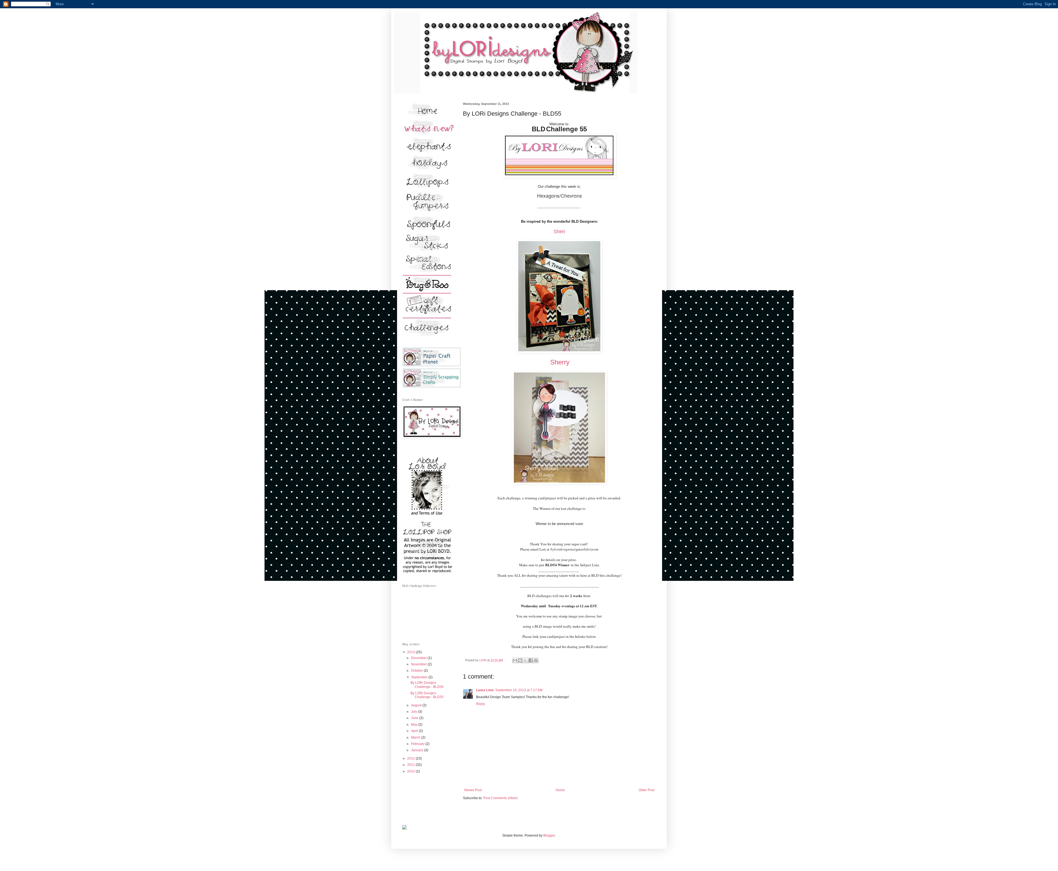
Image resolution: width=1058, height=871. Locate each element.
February (418, 744)
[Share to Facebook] (530, 660)
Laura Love (485, 690)
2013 (411, 652)
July (414, 712)
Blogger (549, 835)
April (415, 731)
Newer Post (473, 790)
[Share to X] (525, 660)
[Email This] (515, 660)
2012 (411, 758)
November (419, 664)
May (414, 724)
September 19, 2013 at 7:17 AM (519, 690)
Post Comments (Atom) (500, 798)
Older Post (646, 790)
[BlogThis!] (520, 660)
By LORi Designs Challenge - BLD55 (427, 695)
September (419, 677)
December (419, 658)
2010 (411, 771)
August (416, 705)
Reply (480, 704)
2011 (411, 765)
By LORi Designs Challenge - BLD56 (427, 684)
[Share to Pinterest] (536, 660)
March (416, 737)
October (417, 671)
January (417, 750)
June (415, 718)
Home (560, 790)
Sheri (559, 231)
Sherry (560, 362)
